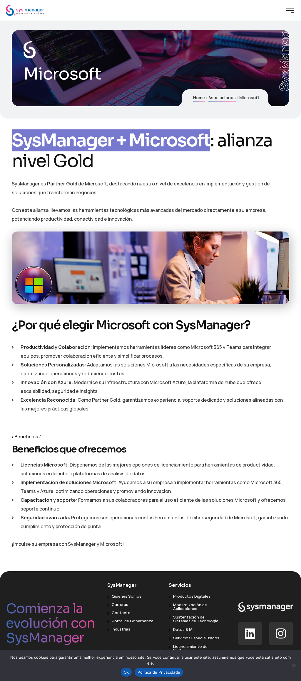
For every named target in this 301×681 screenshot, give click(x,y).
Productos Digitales (191, 596)
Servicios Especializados (196, 638)
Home (199, 97)
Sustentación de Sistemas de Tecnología (195, 618)
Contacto (121, 612)
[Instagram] (281, 633)
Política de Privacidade (159, 672)
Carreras (120, 604)
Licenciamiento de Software (190, 648)
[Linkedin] (250, 633)
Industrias (121, 629)
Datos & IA (183, 629)
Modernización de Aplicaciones (190, 606)
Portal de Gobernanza (132, 620)
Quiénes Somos (126, 596)
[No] (294, 665)
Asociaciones (222, 97)
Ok (126, 672)
